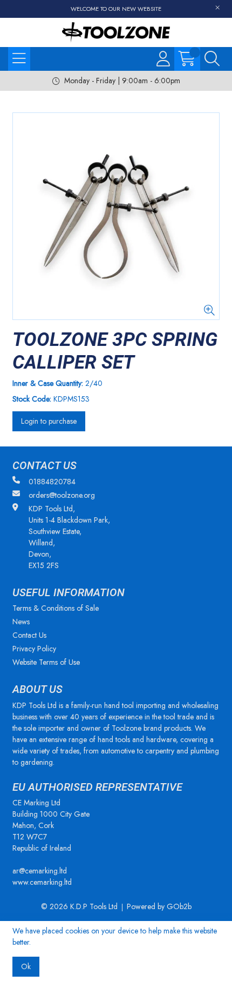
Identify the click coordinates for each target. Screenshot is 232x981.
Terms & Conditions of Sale (55, 608)
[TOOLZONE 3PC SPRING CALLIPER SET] (116, 216)
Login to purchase (49, 421)
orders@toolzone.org (62, 495)
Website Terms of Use (46, 662)
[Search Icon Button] (212, 59)
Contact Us (29, 635)
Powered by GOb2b (159, 906)
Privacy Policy (34, 648)
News (21, 621)
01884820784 (52, 481)
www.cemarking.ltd (42, 882)
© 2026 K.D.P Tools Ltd (79, 906)
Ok (26, 966)
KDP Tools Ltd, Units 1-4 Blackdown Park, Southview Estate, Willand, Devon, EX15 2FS (69, 537)
